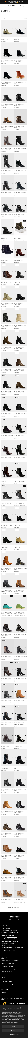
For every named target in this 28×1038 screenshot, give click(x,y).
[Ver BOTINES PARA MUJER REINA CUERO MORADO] (7, 426)
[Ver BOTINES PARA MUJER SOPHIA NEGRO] (20, 868)
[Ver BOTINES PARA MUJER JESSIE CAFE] (20, 117)
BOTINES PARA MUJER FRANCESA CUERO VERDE (19, 613)
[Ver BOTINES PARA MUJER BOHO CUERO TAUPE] (20, 536)
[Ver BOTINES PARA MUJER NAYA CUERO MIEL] (7, 117)
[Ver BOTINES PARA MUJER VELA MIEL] (20, 73)
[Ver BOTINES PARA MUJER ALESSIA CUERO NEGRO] (20, 338)
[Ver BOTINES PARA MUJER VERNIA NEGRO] (7, 625)
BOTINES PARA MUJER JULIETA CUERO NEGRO (6, 370)
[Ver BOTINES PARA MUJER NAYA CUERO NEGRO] (7, 95)
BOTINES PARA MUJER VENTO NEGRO (19, 215)
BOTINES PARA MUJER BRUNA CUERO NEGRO (6, 701)
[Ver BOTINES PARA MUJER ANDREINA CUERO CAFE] (7, 271)
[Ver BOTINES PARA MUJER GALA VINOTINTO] (7, 470)
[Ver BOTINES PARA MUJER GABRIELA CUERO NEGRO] (7, 382)
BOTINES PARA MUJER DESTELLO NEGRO (19, 856)
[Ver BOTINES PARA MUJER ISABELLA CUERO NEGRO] (7, 404)
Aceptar (13, 1026)
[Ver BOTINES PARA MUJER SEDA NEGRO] (20, 779)
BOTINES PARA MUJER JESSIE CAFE (19, 127)
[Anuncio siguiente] (25, 2)
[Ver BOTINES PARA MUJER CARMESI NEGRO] (7, 757)
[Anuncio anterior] (2, 2)
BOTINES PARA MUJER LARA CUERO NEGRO (20, 679)
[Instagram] (12, 920)
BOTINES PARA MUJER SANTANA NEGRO (19, 745)
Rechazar (13, 1030)
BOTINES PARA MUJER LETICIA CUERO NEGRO (19, 723)
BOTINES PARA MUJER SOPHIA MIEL (6, 900)
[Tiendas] (23, 5)
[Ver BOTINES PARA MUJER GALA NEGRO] (20, 448)
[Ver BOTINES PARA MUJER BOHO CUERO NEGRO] (7, 536)
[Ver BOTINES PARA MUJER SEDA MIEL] (7, 802)
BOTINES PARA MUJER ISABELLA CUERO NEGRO (6, 414)
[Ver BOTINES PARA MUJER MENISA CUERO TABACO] (7, 647)
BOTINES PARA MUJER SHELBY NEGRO (6, 259)
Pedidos (3, 986)
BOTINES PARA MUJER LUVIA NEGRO (20, 171)
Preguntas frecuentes (7, 981)
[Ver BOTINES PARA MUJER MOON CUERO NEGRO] (20, 294)
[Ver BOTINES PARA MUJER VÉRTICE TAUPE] (7, 28)
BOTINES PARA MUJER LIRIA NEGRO (20, 635)
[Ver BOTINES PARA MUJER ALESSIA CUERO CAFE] (7, 338)
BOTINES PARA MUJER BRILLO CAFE (6, 834)
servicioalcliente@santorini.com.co (14, 938)
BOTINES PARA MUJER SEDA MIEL (7, 812)
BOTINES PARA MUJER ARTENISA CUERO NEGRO (6, 591)
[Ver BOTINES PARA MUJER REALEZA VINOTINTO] (7, 448)
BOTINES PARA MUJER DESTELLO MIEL (6, 878)
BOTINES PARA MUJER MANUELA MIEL (19, 900)
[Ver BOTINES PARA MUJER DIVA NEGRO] (7, 779)
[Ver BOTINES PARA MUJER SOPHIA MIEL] (7, 890)
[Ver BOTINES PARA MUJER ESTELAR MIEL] (7, 846)
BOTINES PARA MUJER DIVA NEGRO (7, 789)
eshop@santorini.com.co (11, 932)
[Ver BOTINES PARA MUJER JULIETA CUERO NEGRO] (7, 360)
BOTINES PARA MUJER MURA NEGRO (20, 149)
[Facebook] (10, 920)
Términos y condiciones (7, 963)
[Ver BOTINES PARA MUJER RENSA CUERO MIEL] (7, 559)
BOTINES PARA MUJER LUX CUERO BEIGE (20, 326)
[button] (3, 5)
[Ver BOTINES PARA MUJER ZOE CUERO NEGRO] (20, 271)
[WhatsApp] (15, 920)
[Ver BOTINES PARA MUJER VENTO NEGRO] (20, 205)
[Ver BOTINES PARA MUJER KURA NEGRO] (7, 161)
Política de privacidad (12, 1022)
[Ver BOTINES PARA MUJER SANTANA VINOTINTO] (7, 735)
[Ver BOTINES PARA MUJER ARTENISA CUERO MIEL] (20, 581)
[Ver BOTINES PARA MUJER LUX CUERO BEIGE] (20, 316)
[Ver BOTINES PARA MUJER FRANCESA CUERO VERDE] (20, 603)
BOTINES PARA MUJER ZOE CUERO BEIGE (7, 304)
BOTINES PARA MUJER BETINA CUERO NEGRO (19, 502)
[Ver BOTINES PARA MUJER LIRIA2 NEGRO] (20, 559)
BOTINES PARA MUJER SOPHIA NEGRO (19, 878)
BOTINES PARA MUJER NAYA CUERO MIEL (7, 127)
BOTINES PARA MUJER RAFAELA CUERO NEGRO (6, 524)
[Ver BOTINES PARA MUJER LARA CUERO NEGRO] (20, 669)
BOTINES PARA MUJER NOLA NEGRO (7, 60)
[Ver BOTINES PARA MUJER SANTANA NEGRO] (20, 735)
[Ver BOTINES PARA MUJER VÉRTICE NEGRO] (20, 28)
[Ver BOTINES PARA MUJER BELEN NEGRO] (7, 227)
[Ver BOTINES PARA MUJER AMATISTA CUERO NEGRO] (20, 470)
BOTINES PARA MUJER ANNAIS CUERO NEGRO (6, 193)
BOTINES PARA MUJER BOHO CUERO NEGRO (7, 546)
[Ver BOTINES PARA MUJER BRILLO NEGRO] (20, 802)
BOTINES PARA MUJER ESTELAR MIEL (6, 856)
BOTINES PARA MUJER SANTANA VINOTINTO (6, 745)
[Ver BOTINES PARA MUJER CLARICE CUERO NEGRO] (7, 492)
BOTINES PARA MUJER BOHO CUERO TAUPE (20, 546)
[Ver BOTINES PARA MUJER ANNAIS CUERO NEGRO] (7, 183)
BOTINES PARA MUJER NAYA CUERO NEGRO (7, 105)
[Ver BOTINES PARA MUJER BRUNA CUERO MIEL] (20, 691)
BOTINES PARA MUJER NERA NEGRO (20, 193)
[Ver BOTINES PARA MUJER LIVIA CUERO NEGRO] (7, 713)
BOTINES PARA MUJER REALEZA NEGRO (19, 436)
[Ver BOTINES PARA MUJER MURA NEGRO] (20, 139)
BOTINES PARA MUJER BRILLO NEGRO (19, 812)
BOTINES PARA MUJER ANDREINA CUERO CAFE (6, 281)
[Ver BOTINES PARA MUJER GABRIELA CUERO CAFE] (20, 360)
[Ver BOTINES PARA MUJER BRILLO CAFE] (7, 824)
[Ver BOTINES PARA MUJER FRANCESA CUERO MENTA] (7, 603)
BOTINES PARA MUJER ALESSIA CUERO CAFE (6, 348)
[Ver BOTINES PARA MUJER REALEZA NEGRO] (20, 426)
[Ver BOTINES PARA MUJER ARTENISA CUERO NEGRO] (7, 581)
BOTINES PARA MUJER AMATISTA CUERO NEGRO (19, 480)
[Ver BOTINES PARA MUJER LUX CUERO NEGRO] (7, 316)
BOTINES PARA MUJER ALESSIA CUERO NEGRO (19, 348)
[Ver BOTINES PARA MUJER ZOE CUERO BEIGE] (7, 294)
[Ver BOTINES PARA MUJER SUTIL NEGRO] (20, 757)
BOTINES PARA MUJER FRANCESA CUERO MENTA (6, 613)
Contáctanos (4, 989)
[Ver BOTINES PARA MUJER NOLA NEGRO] (7, 50)
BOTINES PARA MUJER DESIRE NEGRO (19, 60)
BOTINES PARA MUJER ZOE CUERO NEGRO (20, 281)
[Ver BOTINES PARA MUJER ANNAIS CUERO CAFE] (7, 139)
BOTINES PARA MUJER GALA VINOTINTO (7, 480)
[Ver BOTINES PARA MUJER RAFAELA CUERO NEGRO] (7, 514)
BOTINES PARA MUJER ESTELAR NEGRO (19, 834)
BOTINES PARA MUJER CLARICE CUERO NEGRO (6, 502)
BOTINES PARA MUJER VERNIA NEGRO (6, 635)
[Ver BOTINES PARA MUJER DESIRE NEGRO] (20, 50)
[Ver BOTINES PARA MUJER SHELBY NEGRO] (7, 249)
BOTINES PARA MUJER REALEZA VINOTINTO (6, 458)
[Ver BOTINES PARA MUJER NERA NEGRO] (20, 183)
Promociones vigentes (7, 966)
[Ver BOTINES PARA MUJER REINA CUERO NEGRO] (20, 404)
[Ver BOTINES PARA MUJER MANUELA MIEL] (20, 890)
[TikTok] (18, 920)
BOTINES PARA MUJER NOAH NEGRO (20, 657)
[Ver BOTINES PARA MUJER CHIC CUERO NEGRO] (20, 514)
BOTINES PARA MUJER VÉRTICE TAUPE (6, 38)
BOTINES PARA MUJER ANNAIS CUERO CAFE (6, 149)
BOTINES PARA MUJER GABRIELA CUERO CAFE (19, 370)
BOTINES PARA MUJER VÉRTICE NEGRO (19, 38)
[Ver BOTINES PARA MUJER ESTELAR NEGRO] (20, 824)
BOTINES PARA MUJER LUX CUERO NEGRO (7, 326)
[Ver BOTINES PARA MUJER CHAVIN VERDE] (20, 227)
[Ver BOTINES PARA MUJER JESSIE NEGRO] (20, 95)
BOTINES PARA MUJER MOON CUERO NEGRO (20, 304)
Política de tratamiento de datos (9, 960)
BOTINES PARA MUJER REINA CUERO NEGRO (20, 414)
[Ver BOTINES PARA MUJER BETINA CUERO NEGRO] (20, 492)
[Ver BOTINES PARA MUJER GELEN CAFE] (7, 669)
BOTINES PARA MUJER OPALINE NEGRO (6, 83)
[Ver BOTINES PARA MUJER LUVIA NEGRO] (20, 161)
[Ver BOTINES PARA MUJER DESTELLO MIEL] (7, 868)
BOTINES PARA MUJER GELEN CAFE (6, 679)
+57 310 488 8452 (12, 930)
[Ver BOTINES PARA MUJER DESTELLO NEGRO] (20, 846)
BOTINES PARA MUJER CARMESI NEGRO (6, 767)
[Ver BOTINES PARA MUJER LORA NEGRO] (7, 205)
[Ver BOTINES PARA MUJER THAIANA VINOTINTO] (20, 249)
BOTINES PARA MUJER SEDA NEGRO (20, 789)
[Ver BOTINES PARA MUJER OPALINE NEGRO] (7, 73)
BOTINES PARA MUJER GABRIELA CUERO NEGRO (6, 392)
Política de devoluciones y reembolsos (11, 969)
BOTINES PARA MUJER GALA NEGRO (20, 458)
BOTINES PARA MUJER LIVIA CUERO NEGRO (7, 723)
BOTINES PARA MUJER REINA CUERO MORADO (7, 436)
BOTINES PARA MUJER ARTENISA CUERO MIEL (19, 591)
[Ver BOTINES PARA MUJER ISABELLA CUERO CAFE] (20, 382)
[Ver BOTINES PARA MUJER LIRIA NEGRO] (20, 625)
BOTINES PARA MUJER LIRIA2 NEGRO (20, 569)
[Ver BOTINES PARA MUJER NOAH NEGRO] (20, 647)
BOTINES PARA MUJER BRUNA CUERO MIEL (19, 701)
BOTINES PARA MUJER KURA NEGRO (7, 171)
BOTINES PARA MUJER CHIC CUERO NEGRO (20, 524)
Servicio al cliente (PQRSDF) (8, 984)
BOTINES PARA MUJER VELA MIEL (20, 83)
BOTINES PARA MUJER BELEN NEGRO (6, 237)
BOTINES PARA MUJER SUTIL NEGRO (20, 767)
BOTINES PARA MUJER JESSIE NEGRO (19, 105)
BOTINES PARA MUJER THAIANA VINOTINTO (19, 259)
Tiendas (3, 992)
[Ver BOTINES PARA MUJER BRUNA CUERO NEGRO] (7, 691)
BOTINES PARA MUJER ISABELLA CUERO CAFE (19, 392)
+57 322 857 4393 (12, 937)
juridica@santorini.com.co (12, 950)
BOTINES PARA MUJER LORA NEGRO (7, 215)
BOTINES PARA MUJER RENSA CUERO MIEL (6, 569)
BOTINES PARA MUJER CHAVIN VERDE (19, 237)
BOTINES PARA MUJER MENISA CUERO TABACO (6, 657)
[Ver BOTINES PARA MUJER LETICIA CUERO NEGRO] (20, 713)
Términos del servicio (7, 971)
